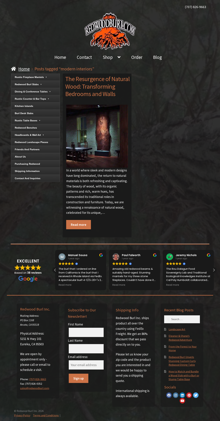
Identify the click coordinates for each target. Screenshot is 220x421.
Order (136, 57)
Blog (157, 57)
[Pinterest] (189, 395)
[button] (213, 270)
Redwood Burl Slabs (27, 84)
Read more (78, 225)
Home (60, 57)
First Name (75, 324)
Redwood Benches (26, 127)
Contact (84, 57)
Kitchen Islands (24, 106)
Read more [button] (65, 285)
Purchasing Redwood (27, 163)
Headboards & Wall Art (28, 135)
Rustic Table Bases (26, 120)
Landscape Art (177, 329)
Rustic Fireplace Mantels (29, 77)
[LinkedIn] (182, 395)
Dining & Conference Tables (31, 91)
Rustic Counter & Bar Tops (30, 98)
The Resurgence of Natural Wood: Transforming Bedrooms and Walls (97, 86)
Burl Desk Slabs (24, 113)
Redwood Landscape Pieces (31, 142)
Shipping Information (27, 171)
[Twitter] (196, 395)
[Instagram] (175, 395)
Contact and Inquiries (27, 178)
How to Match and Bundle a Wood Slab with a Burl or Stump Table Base (184, 375)
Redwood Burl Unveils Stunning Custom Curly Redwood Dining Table (182, 360)
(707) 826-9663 (195, 7)
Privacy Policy (22, 415)
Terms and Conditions (46, 415)
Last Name (75, 340)
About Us (20, 156)
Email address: (78, 357)
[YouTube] (182, 400)
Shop (108, 57)
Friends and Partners (27, 149)
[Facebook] (169, 395)
